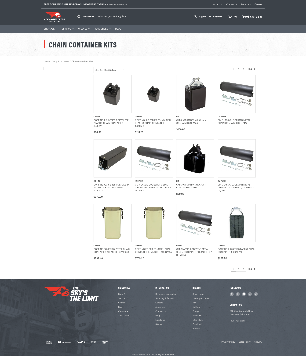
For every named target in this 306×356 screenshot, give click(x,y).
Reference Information (166, 293)
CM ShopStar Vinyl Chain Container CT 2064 (191, 121)
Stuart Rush (198, 293)
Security (258, 341)
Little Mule (198, 319)
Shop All (49, 28)
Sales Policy (245, 341)
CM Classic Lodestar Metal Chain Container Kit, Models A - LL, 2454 (153, 187)
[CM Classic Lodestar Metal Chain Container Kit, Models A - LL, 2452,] (237, 158)
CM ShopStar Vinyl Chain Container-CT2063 (191, 186)
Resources (101, 28)
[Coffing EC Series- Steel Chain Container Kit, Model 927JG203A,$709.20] (154, 223)
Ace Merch (123, 315)
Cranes (82, 28)
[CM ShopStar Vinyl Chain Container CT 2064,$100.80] (195, 94)
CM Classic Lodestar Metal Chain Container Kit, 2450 (234, 121)
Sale (120, 306)
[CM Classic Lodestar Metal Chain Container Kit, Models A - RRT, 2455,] (195, 223)
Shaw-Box (197, 315)
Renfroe (196, 328)
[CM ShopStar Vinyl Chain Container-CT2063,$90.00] (195, 158)
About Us (217, 4)
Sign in (202, 16)
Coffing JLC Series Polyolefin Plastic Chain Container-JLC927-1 (111, 123)
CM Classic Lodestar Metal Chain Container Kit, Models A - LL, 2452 (236, 187)
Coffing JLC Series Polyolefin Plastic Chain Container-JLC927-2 (153, 123)
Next (250, 68)
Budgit (196, 311)
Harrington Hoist (201, 298)
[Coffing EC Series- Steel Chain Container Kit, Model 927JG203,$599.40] (112, 223)
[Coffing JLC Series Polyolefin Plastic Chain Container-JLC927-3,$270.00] (112, 158)
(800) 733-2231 (237, 320)
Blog (118, 28)
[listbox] (115, 70)
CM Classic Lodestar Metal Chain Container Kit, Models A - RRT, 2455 (195, 252)
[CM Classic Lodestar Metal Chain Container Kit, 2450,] (237, 94)
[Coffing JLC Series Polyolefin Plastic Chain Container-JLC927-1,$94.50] (112, 94)
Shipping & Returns (165, 298)
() (235, 16)
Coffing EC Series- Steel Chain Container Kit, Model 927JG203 (112, 250)
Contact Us (231, 4)
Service (66, 28)
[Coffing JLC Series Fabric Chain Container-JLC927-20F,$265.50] (237, 223)
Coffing (196, 306)
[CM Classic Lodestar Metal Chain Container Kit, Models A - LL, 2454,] (154, 158)
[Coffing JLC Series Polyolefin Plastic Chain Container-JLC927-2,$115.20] (154, 94)
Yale (194, 302)
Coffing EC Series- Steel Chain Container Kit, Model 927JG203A (153, 250)
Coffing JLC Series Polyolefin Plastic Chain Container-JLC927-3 (111, 187)
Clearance (123, 311)
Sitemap (159, 324)
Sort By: (99, 70)
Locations (246, 4)
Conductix (197, 324)
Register (217, 16)
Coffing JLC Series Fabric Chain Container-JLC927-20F (236, 250)
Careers (258, 4)
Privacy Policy (228, 341)
